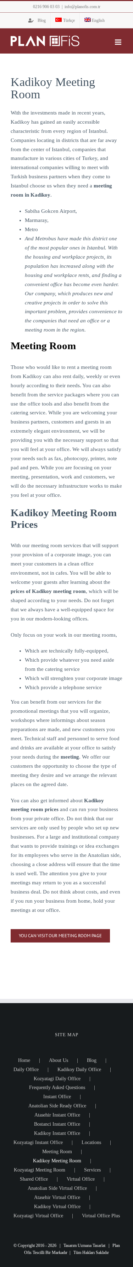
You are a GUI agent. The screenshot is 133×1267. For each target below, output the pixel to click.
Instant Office (57, 1096)
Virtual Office (81, 1179)
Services (92, 1170)
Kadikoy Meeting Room (57, 1160)
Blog (91, 1060)
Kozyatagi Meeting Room (39, 1170)
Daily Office (26, 1069)
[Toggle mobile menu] (118, 42)
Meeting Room (57, 1151)
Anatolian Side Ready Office (57, 1105)
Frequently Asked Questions (57, 1087)
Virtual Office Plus (101, 1215)
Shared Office (34, 1179)
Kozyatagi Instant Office (38, 1142)
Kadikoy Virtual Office (57, 1206)
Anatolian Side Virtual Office (57, 1188)
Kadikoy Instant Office (57, 1133)
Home (24, 1060)
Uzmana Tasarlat (91, 1245)
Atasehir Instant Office (57, 1115)
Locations (91, 1142)
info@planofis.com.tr (82, 6)
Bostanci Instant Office (57, 1124)
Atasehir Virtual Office (57, 1197)
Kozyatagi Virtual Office (38, 1215)
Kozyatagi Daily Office (57, 1078)
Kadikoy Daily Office (79, 1069)
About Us (58, 1060)
